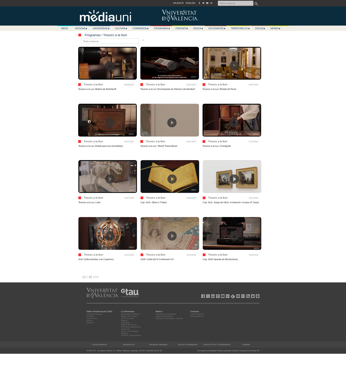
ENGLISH (190, 3)
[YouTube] (207, 3)
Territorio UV (240, 28)
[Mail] (211, 3)
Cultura (121, 28)
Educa (198, 28)
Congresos (140, 28)
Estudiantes (217, 28)
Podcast (182, 28)
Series (275, 28)
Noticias (81, 28)
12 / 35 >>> (90, 277)
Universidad (101, 28)
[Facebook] (199, 3)
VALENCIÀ (178, 3)
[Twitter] (203, 3)
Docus (260, 28)
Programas (162, 28)
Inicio (64, 28)
